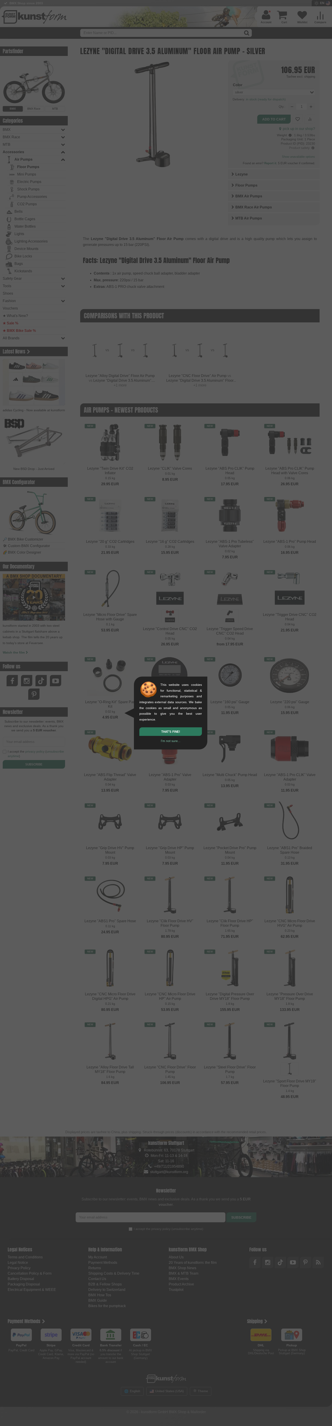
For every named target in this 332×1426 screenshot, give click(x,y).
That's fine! (170, 731)
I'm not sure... (170, 741)
